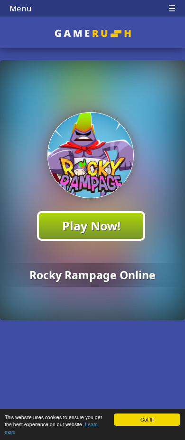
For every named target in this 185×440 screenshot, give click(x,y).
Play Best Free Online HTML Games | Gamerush (92, 33)
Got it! (147, 419)
